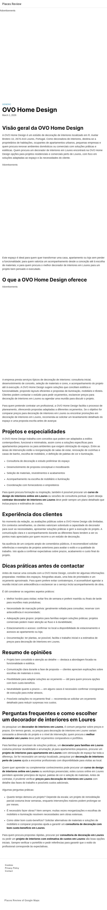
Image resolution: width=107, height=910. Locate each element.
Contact (9, 871)
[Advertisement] (53, 54)
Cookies (9, 865)
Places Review (11, 4)
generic (6, 104)
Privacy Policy (12, 868)
